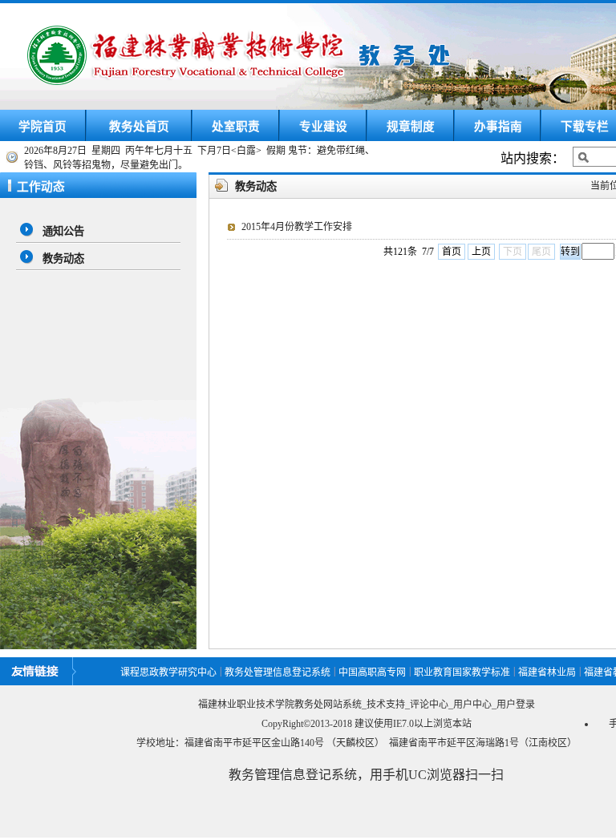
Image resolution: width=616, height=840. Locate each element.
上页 (481, 251)
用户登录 (515, 704)
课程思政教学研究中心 (168, 672)
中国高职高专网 (372, 672)
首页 (451, 251)
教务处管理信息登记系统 (277, 672)
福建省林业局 (547, 672)
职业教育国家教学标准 (462, 672)
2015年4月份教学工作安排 (296, 226)
